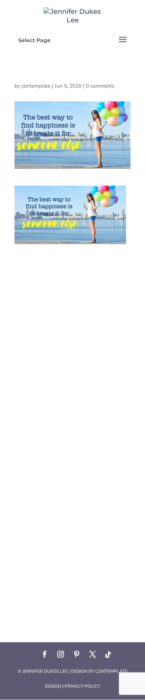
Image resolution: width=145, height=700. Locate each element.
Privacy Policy (82, 686)
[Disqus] (72, 337)
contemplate (36, 85)
